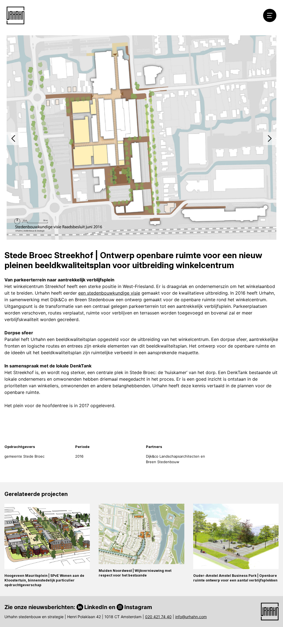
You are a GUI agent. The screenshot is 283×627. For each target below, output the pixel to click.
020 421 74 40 (158, 616)
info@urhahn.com (191, 616)
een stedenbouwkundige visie (109, 293)
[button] (13, 138)
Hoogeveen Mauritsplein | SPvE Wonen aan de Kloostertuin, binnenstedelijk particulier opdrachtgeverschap (44, 580)
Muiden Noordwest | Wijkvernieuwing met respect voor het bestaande (135, 573)
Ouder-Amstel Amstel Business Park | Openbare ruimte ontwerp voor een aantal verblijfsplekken (235, 577)
